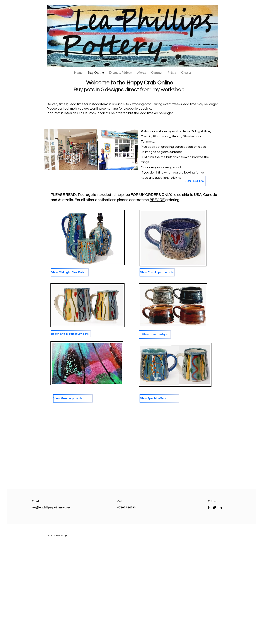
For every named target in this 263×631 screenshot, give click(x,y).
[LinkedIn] (220, 507)
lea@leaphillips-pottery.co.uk (51, 507)
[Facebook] (208, 507)
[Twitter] (214, 507)
